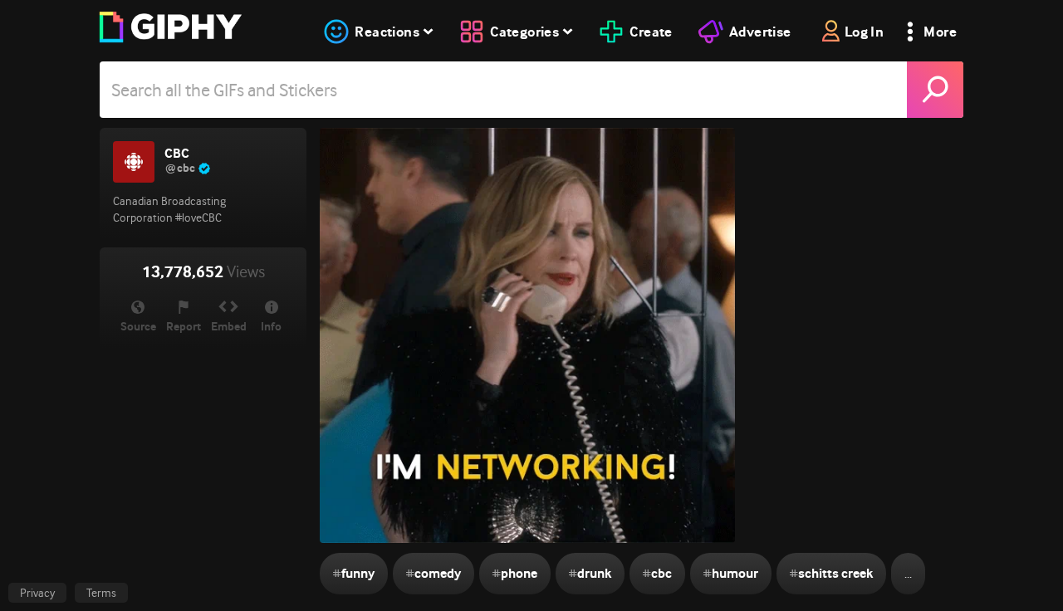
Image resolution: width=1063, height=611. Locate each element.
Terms (101, 592)
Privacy (37, 592)
